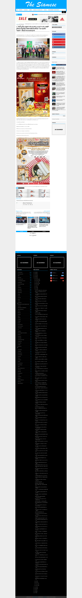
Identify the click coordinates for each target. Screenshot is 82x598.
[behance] (62, 252)
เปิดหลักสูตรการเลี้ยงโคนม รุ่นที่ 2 (39, 483)
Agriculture (20, 290)
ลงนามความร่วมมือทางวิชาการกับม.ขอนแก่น (41, 290)
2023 (35, 276)
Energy (19, 321)
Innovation (20, 349)
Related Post (18, 215)
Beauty (19, 312)
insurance (19, 346)
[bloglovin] (59, 252)
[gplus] (56, 252)
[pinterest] (58, 252)
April (36, 581)
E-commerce (20, 363)
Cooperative (20, 373)
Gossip (19, 344)
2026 (35, 272)
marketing (20, 292)
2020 (35, 588)
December (37, 279)
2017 (35, 592)
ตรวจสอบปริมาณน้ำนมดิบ (38, 481)
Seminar (19, 371)
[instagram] (64, 252)
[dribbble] (60, 252)
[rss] (61, 252)
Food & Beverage (19, 217)
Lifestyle (19, 351)
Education (20, 289)
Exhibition (19, 302)
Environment (20, 324)
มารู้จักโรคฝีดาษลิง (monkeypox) (39, 406)
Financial (19, 336)
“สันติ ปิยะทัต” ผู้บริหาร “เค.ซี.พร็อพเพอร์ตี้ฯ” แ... (41, 501)
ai (18, 329)
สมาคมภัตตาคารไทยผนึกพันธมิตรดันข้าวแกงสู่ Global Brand (21, 224)
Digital (19, 317)
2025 (35, 273)
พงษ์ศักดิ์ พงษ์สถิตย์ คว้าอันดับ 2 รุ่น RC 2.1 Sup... (41, 464)
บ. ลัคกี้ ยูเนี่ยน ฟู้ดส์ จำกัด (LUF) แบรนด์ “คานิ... (41, 475)
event (19, 322)
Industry (19, 331)
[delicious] (65, 252)
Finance (19, 297)
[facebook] (54, 252)
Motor (19, 299)
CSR (58, 14)
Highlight (59, 64)
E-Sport (19, 319)
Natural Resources (21, 368)
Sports (19, 285)
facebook (44, 231)
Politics (19, 334)
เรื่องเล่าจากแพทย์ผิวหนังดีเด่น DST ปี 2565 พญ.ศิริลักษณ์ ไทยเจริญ (60, 93)
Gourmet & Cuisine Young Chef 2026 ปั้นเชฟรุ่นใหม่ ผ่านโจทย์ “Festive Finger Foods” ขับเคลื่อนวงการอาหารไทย (44, 225)
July (35, 286)
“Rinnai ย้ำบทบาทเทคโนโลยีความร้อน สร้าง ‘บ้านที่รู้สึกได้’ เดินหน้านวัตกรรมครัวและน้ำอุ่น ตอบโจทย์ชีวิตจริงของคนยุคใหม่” (58, 89)
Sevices (19, 381)
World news (20, 364)
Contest (19, 356)
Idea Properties (21, 309)
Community (20, 354)
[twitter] (55, 252)
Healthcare (20, 282)
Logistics (19, 376)
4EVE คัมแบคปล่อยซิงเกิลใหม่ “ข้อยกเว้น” (40, 386)
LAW (19, 366)
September (37, 283)
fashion (19, 314)
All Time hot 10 (54, 64)
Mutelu (19, 378)
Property (19, 287)
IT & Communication (21, 280)
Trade (19, 294)
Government (20, 272)
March (36, 582)
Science (19, 369)
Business (19, 277)
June (36, 287)
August (36, 284)
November (37, 280)
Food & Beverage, (27, 32)
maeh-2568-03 (20, 383)
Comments (63, 64)
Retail (19, 361)
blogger (21, 231)
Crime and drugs (21, 339)
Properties (20, 341)
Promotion (20, 327)
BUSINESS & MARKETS (22, 307)
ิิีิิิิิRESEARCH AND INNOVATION (23, 304)
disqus (33, 231)
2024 (35, 275)
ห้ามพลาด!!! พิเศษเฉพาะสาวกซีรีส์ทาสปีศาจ (40, 382)
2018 (35, 591)
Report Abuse (54, 62)
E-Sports (19, 359)
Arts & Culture (20, 326)
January (36, 585)
